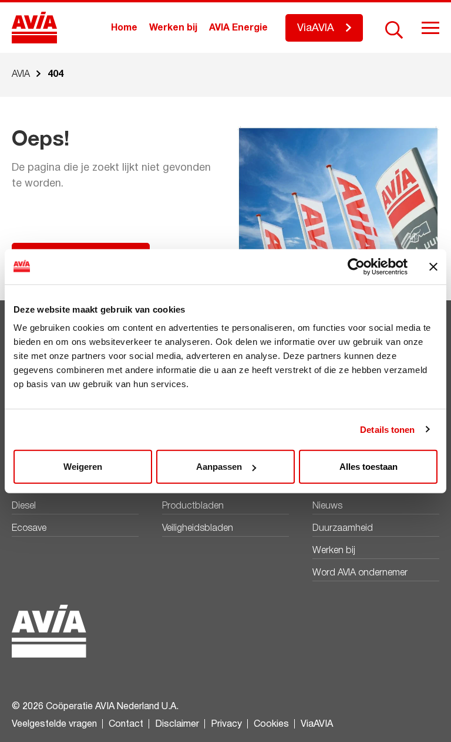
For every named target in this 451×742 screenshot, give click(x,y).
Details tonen (387, 429)
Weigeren (82, 467)
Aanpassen (219, 467)
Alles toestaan (368, 467)
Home (124, 28)
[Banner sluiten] (433, 266)
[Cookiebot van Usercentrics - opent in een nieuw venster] (356, 266)
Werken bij (173, 28)
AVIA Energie (238, 28)
